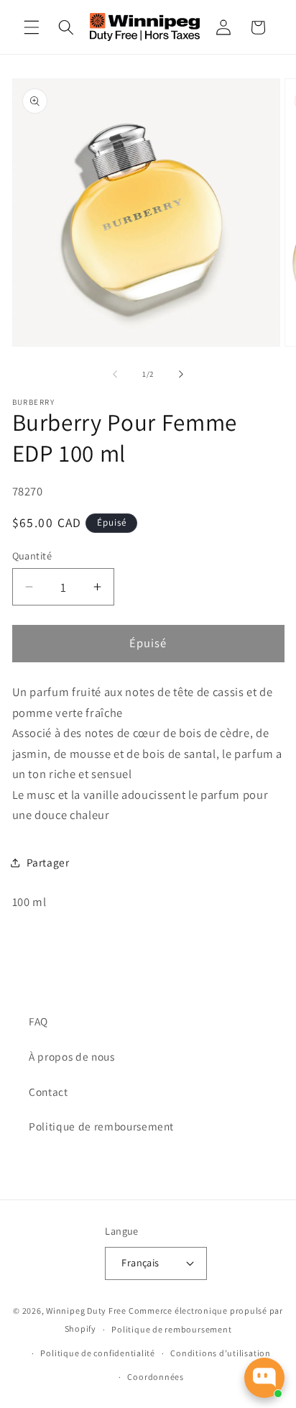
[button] (31, 27)
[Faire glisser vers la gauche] (115, 374)
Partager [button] (48, 862)
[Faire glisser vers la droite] (181, 374)
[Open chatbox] (264, 1378)
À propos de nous (72, 1056)
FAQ (38, 1021)
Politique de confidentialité (97, 1353)
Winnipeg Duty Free (86, 1310)
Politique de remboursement (101, 1126)
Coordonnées (155, 1376)
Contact (48, 1091)
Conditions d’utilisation (220, 1353)
